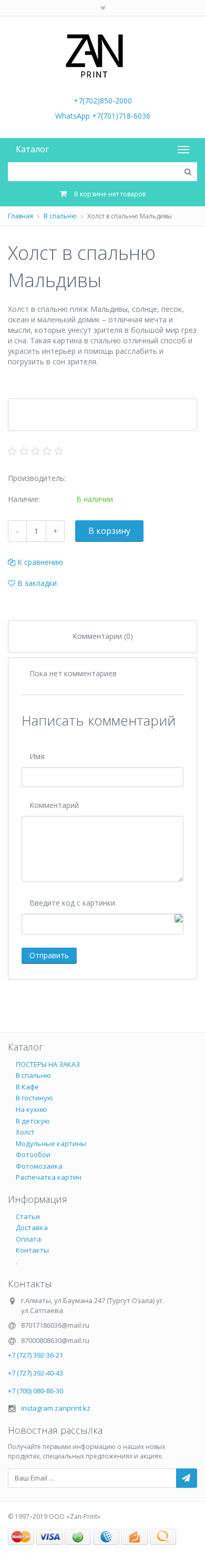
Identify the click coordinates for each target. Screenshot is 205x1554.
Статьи (28, 1216)
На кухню (31, 1109)
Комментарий (54, 805)
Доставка (32, 1227)
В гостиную (34, 1097)
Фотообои (33, 1154)
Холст (25, 1132)
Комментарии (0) (103, 636)
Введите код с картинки (72, 903)
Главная (20, 216)
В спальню (60, 216)
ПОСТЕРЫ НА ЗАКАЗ (48, 1064)
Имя (37, 756)
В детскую (33, 1121)
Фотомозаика (39, 1166)
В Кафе (27, 1086)
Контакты (32, 1250)
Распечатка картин (48, 1177)
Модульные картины (51, 1143)
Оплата (28, 1239)
